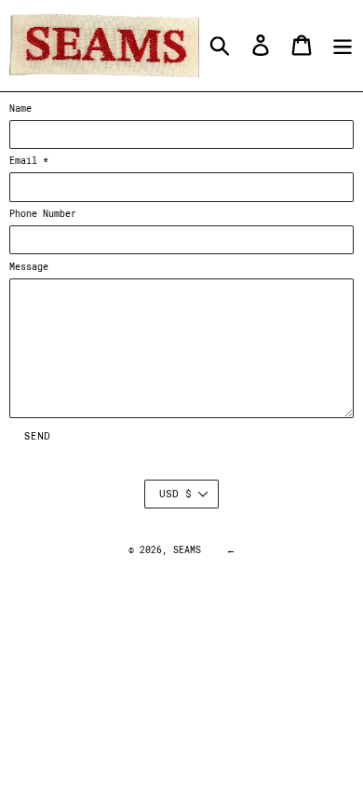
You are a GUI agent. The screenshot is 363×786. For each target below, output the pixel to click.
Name (20, 108)
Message (28, 267)
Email (28, 161)
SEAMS (187, 550)
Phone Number (42, 214)
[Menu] (342, 45)
